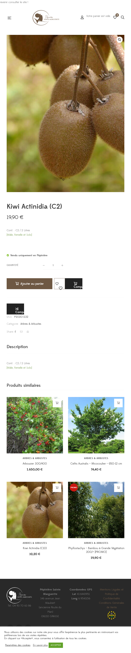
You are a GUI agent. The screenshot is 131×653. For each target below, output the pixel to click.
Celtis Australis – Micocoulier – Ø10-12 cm (96, 464)
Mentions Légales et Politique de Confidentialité (111, 594)
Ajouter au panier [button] (57, 403)
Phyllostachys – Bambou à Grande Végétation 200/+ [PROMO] (96, 550)
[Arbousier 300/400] (35, 425)
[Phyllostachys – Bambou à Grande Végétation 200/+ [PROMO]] (96, 510)
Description (17, 346)
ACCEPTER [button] (56, 645)
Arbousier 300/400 (35, 464)
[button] (120, 40)
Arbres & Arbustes (30, 324)
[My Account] (82, 17)
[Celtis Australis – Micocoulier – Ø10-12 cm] (96, 425)
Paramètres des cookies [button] (17, 645)
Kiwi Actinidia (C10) (35, 548)
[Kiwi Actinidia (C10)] (35, 510)
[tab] (17, 346)
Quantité (13, 265)
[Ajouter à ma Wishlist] (59, 283)
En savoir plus (40, 645)
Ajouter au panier (32, 284)
